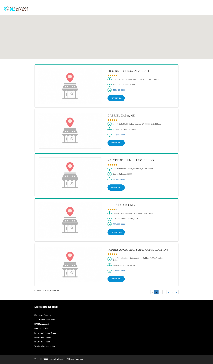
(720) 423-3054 (119, 179)
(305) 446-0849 (119, 270)
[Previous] (152, 292)
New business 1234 (42, 341)
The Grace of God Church (44, 319)
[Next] (177, 292)
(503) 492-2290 (119, 90)
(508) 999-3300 (119, 224)
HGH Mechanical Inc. (42, 328)
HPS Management (41, 324)
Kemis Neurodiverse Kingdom (46, 333)
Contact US (201, 5)
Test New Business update (44, 346)
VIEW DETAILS (116, 98)
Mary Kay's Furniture (42, 315)
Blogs (189, 5)
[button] (106, 35)
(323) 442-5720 (119, 134)
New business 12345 (42, 337)
